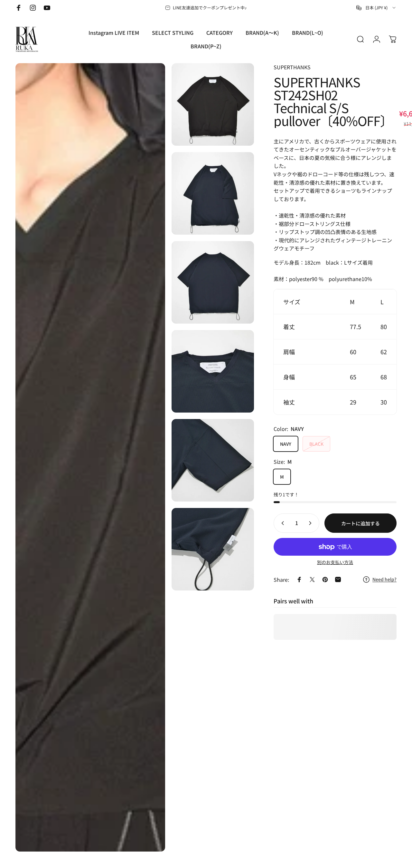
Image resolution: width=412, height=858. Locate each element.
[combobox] (376, 7)
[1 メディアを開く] (90, 457)
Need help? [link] (384, 579)
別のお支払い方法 (335, 562)
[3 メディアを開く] (213, 193)
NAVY (285, 444)
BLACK (316, 444)
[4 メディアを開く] (213, 282)
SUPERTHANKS (292, 67)
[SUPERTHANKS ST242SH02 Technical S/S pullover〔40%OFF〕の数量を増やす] (311, 523)
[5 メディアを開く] (213, 371)
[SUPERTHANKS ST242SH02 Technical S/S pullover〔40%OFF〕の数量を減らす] (281, 523)
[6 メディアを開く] (213, 460)
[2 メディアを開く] (213, 104)
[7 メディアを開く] (213, 549)
